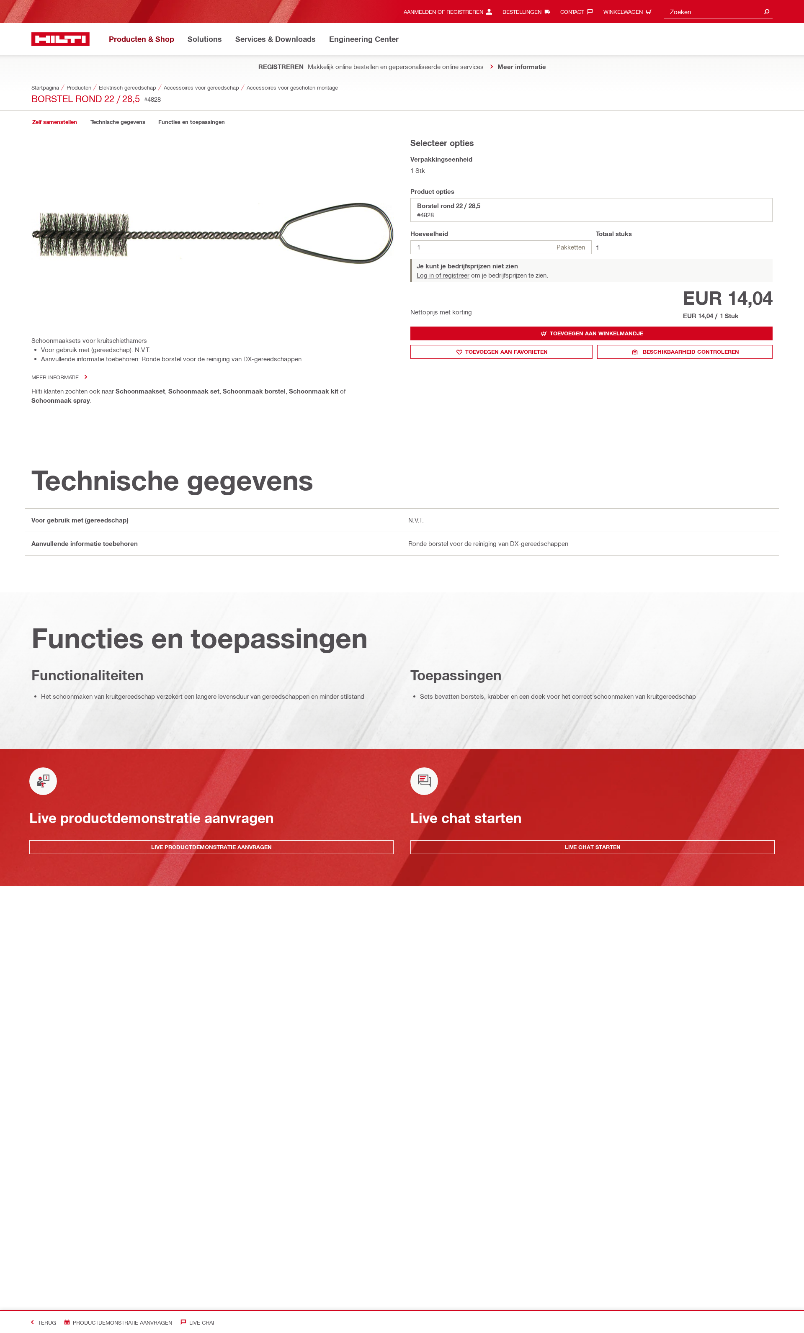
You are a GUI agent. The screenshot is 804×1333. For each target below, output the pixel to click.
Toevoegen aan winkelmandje (596, 333)
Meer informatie (55, 377)
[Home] (60, 39)
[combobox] (718, 11)
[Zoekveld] (766, 11)
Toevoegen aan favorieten (506, 351)
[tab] (54, 122)
